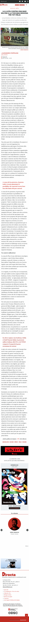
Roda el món (14, 8)
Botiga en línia (7, 595)
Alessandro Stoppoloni (10, 53)
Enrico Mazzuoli (24, 49)
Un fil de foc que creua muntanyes (14, 460)
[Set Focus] (26, 4)
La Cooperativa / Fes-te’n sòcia (11, 591)
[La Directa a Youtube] (25, 1)
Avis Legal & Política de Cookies (12, 600)
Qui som (6, 589)
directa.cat (4, 1)
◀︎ (1, 530)
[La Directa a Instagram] (27, 1)
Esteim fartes (14, 534)
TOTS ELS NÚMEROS (14, 508)
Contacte (6, 598)
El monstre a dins (15, 459)
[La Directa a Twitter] (22, 1)
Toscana (24, 441)
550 (18, 439)
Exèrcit (16, 441)
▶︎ (27, 530)
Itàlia (20, 441)
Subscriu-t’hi (7, 593)
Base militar (6, 441)
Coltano (11, 441)
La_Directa (4, 54)
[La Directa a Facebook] (19, 1)
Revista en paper (8, 596)
